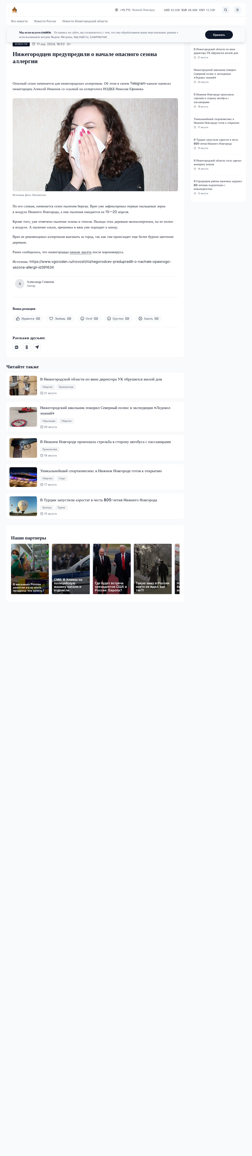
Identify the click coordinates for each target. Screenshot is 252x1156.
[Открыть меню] (237, 9)
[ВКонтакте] (16, 347)
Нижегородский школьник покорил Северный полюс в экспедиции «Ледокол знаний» (105, 410)
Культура (47, 507)
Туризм (61, 507)
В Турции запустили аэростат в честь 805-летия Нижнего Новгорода (98, 500)
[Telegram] (37, 347)
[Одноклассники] (27, 347)
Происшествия (66, 386)
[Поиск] (225, 9)
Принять (219, 35)
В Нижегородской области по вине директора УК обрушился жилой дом (101, 379)
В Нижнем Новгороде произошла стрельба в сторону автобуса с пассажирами (105, 441)
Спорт (62, 478)
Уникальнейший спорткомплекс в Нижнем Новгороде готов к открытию (101, 470)
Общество (48, 386)
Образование (49, 420)
